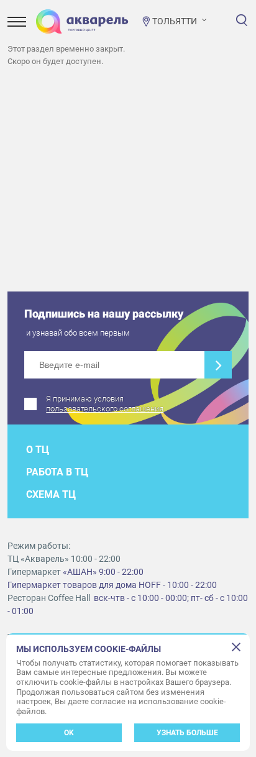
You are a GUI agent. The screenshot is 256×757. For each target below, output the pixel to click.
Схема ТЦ (51, 494)
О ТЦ (37, 450)
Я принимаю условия (104, 403)
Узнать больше (187, 732)
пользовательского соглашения (104, 408)
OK (69, 732)
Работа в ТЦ (57, 472)
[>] (218, 364)
